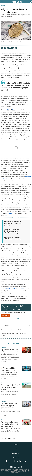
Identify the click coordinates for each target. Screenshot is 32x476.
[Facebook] (5, 48)
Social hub (23, 461)
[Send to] (13, 48)
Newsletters (15, 461)
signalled (10, 213)
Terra (13, 110)
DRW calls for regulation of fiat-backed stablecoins (13, 238)
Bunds (9, 331)
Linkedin (9, 461)
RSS (25, 461)
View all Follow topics (7, 461)
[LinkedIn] (8, 48)
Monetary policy (21, 329)
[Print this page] (16, 48)
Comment (3, 5)
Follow (16, 318)
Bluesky (17, 461)
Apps (20, 461)
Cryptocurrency (23, 333)
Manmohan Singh (7, 42)
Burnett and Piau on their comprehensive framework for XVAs (9, 370)
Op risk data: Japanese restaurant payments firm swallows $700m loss (10, 352)
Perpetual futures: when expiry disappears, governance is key (10, 405)
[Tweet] (2, 48)
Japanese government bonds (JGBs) (9, 333)
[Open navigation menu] (1, 1)
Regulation (14, 329)
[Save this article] (10, 48)
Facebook (12, 461)
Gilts (14, 331)
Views (2, 366)
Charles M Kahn (19, 42)
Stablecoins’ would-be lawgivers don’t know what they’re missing (11, 231)
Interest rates (4, 331)
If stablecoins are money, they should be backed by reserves (13, 223)
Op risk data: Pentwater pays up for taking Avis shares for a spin (10, 424)
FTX (8, 110)
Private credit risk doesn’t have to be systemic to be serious (10, 387)
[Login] (30, 1)
